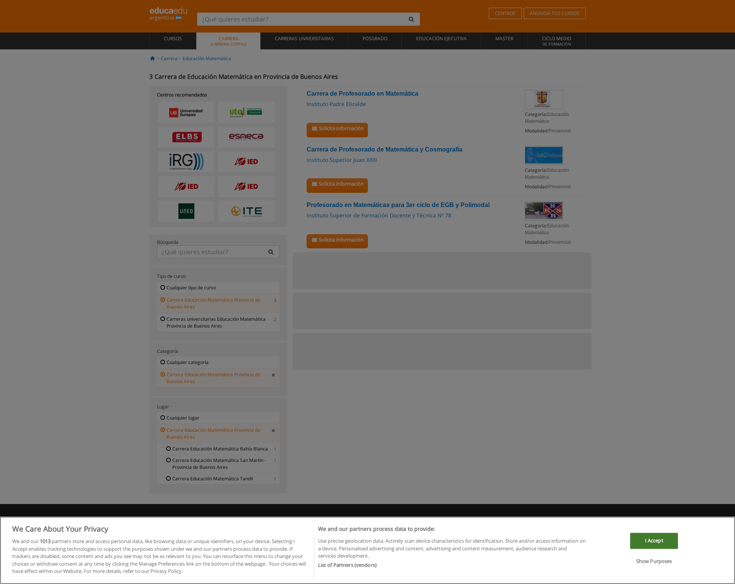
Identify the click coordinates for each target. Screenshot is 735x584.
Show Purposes (654, 561)
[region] (367, 550)
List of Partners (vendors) (347, 565)
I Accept (654, 540)
